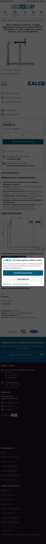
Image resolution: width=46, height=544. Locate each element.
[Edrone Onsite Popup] (23, 272)
